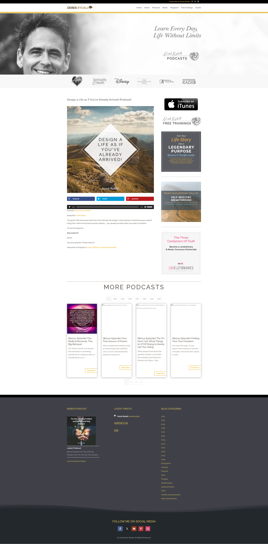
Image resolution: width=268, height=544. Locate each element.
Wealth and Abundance (170, 495)
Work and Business (169, 498)
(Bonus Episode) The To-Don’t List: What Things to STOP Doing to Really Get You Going (151, 342)
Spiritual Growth (167, 487)
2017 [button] (137, 299)
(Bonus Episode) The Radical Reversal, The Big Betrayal (80, 341)
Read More (91, 371)
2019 (163, 440)
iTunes (89, 247)
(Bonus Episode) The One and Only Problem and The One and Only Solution (82, 453)
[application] (110, 207)
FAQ (116, 430)
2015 (163, 424)
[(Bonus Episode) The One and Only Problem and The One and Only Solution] (81, 431)
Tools (163, 491)
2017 (163, 432)
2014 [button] (159, 299)
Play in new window (82, 210)
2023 (163, 451)
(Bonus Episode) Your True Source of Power (115, 340)
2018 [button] (130, 299)
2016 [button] (144, 299)
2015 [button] (151, 299)
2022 (163, 448)
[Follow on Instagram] (147, 528)
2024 (163, 455)
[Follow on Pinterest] (141, 528)
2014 (163, 420)
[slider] (150, 207)
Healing (164, 467)
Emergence (166, 463)
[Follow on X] (127, 528)
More (84, 215)
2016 (163, 428)
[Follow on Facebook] (120, 528)
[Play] (70, 207)
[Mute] (145, 207)
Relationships (166, 483)
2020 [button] (115, 299)
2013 (163, 416)
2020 (163, 444)
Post (163, 475)
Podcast (164, 471)
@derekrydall (134, 416)
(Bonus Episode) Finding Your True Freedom (185, 340)
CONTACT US (121, 423)
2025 (163, 459)
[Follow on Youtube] (134, 528)
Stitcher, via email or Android (104, 247)
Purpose (164, 479)
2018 (163, 436)
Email (78, 215)
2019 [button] (122, 299)
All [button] (108, 299)
